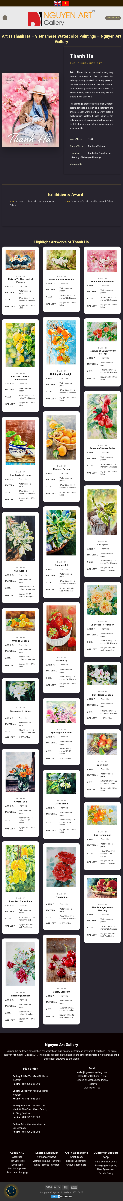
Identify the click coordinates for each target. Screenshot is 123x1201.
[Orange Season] (20, 621)
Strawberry (61, 660)
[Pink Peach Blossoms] (102, 261)
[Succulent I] (20, 538)
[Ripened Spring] (61, 437)
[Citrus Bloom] (61, 783)
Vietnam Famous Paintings (47, 1160)
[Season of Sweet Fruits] (102, 417)
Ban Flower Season (102, 695)
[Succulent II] (61, 532)
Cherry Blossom (61, 991)
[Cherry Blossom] (61, 960)
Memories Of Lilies (20, 711)
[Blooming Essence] (20, 964)
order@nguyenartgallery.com (92, 1072)
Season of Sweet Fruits (102, 448)
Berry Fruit (102, 765)
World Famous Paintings (46, 1164)
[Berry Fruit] (102, 744)
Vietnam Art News (46, 1157)
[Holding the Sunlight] (61, 342)
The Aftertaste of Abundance (20, 378)
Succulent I (20, 570)
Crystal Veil (20, 801)
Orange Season (20, 641)
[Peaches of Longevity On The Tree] (102, 331)
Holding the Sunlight (61, 374)
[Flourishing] (61, 867)
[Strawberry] (61, 628)
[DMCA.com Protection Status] (61, 1196)
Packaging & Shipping (106, 1165)
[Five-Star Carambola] (20, 868)
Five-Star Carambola (20, 901)
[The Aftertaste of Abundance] (20, 345)
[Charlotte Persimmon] (102, 600)
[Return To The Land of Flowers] (20, 260)
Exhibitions (17, 1164)
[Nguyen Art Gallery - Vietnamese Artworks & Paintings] (61, 18)
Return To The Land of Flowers (20, 281)
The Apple (102, 544)
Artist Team (76, 1157)
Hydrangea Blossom (61, 732)
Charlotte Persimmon (102, 624)
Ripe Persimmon (102, 835)
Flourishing (62, 897)
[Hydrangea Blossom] (61, 712)
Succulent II (61, 565)
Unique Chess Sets (76, 1164)
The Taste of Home (20, 475)
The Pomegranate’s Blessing (102, 909)
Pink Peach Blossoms (102, 281)
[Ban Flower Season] (102, 675)
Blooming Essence (20, 995)
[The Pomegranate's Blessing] (102, 888)
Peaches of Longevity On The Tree (102, 352)
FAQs (106, 1157)
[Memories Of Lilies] (20, 691)
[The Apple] (102, 512)
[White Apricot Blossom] (61, 260)
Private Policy (106, 1173)
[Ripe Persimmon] (102, 815)
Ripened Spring (61, 469)
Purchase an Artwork (106, 1161)
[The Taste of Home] (20, 442)
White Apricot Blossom (61, 279)
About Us (17, 1157)
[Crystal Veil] (20, 772)
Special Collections (76, 1160)
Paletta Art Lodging (17, 1172)
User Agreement (106, 1169)
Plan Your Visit (17, 1160)
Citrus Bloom (61, 803)
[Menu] (5, 17)
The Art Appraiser (17, 1168)
